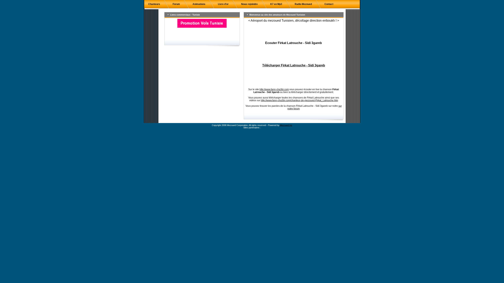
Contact (328, 4)
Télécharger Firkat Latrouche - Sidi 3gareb (293, 65)
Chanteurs (154, 4)
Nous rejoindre (249, 4)
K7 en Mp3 (276, 4)
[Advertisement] (293, 32)
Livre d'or (223, 4)
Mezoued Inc (286, 125)
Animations (199, 4)
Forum (176, 4)
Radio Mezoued (303, 4)
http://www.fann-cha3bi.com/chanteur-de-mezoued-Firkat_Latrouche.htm (299, 100)
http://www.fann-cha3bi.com (274, 89)
